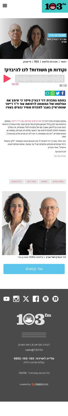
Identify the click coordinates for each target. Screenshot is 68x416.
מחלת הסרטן (58, 167)
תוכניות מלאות (50, 62)
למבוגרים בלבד (57, 35)
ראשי (63, 62)
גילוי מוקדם (16, 167)
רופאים (44, 167)
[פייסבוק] (62, 93)
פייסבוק (27, 62)
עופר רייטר (31, 167)
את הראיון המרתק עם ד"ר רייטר (26, 121)
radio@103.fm (34, 335)
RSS (36, 62)
